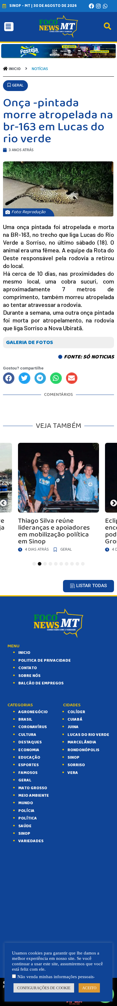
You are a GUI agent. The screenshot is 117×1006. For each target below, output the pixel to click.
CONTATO (27, 668)
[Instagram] (98, 6)
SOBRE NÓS (29, 675)
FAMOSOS (28, 772)
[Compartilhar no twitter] (24, 378)
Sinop (74, 757)
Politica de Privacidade (44, 660)
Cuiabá (75, 719)
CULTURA (27, 734)
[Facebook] (91, 6)
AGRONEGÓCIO (33, 712)
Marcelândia (82, 742)
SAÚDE (25, 826)
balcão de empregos (41, 683)
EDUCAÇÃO (29, 757)
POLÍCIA (26, 810)
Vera (73, 772)
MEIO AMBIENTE (33, 795)
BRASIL (25, 719)
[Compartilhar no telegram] (40, 378)
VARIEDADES (31, 841)
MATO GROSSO (32, 788)
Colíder (76, 712)
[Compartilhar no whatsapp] (56, 378)
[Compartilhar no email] (71, 378)
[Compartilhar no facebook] (8, 378)
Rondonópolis (83, 750)
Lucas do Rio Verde (88, 734)
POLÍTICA (27, 818)
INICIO (24, 652)
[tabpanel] (58, 499)
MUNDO (25, 803)
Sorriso (76, 765)
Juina (73, 727)
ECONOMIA (28, 750)
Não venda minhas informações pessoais (55, 976)
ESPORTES (28, 765)
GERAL (25, 780)
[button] (15, 85)
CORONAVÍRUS (32, 727)
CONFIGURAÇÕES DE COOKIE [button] (43, 988)
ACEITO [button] (89, 988)
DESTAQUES (30, 742)
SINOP (24, 833)
